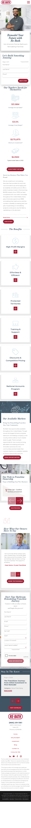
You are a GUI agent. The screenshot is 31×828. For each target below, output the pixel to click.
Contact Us (15, 748)
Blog (15, 745)
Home (15, 734)
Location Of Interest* (10, 640)
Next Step (23, 81)
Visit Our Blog (15, 708)
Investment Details (15, 169)
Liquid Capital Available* (11, 645)
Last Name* (6, 69)
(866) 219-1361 (15, 722)
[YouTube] (14, 756)
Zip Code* (7, 631)
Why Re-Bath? (15, 737)
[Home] (6, 2)
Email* (6, 621)
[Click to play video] (15, 541)
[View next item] (19, 500)
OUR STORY (8, 221)
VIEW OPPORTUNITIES (12, 457)
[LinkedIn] (10, 756)
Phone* (5, 74)
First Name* (6, 64)
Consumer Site (15, 752)
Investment (15, 741)
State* (6, 636)
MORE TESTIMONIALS (15, 581)
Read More (8, 690)
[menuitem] (5, 799)
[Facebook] (17, 756)
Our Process (15, 508)
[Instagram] (21, 756)
